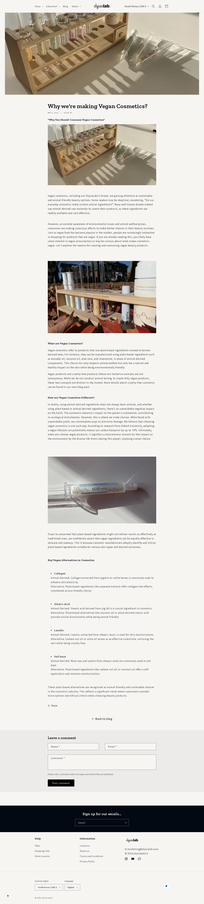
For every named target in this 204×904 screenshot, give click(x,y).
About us (84, 850)
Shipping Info (42, 850)
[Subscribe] (125, 822)
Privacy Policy (87, 861)
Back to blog (103, 719)
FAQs (37, 845)
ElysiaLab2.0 (47, 898)
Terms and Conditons (91, 856)
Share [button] (54, 705)
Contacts (85, 845)
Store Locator (42, 856)
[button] (38, 6)
